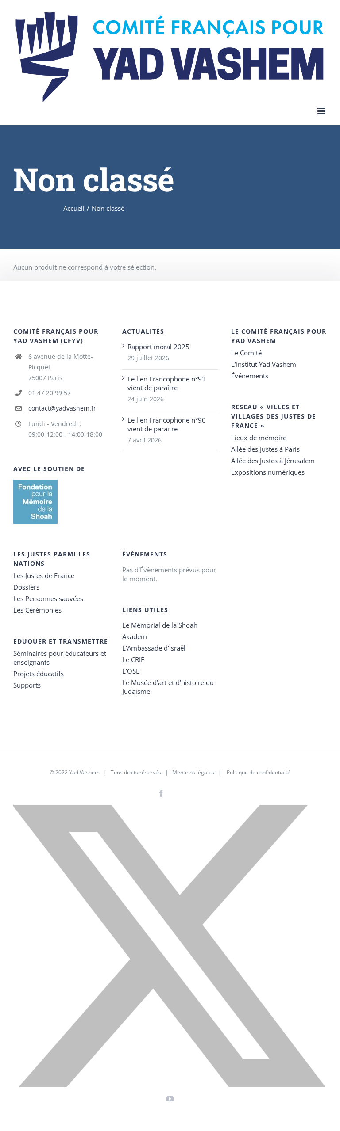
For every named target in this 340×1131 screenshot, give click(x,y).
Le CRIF (133, 659)
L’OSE (130, 670)
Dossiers (26, 587)
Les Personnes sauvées (48, 598)
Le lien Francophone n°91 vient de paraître (167, 383)
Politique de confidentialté (258, 772)
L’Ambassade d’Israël (153, 648)
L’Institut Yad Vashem (263, 364)
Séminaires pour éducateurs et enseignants (59, 657)
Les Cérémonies (37, 609)
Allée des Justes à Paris (265, 449)
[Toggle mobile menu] (322, 111)
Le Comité (246, 352)
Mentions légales (193, 772)
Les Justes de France (43, 575)
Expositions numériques (268, 472)
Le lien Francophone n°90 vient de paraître (167, 424)
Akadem (134, 636)
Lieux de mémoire (258, 437)
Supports (27, 685)
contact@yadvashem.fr (62, 408)
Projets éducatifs (38, 673)
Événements (249, 375)
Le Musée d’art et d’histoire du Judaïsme (168, 687)
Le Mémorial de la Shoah (159, 625)
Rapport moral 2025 (158, 346)
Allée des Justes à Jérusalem (273, 460)
